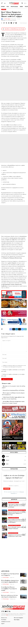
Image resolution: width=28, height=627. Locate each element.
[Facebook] (14, 456)
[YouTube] (6, 611)
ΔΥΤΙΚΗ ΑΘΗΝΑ (11, 510)
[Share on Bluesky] (11, 23)
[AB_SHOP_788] (14, 294)
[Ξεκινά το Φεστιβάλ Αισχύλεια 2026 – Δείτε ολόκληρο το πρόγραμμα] (4, 528)
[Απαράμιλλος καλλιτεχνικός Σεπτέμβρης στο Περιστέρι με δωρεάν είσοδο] (4, 535)
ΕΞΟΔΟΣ (16, 533)
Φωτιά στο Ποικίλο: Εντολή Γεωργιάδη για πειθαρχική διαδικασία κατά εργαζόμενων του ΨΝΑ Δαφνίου (17, 521)
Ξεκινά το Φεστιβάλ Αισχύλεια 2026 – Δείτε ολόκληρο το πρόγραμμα (17, 527)
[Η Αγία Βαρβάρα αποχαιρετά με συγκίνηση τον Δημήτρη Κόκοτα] (23, 581)
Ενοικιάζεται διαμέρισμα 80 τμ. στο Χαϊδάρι (13, 390)
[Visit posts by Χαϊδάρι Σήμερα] (2, 19)
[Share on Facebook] (4, 23)
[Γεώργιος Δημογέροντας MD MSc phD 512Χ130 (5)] (14, 321)
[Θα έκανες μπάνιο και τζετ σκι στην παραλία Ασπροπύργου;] (23, 596)
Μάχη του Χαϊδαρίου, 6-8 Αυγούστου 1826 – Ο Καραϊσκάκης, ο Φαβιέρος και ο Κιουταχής (17, 513)
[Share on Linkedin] (16, 329)
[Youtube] (14, 464)
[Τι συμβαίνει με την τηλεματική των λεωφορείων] (23, 575)
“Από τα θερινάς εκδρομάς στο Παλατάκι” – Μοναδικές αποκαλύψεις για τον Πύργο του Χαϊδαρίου (17, 506)
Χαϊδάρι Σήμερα (8, 18)
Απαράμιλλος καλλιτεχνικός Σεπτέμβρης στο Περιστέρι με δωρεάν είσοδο (16, 535)
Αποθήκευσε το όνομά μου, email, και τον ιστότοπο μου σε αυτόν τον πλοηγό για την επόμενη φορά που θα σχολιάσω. (14, 366)
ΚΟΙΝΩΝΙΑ (4, 9)
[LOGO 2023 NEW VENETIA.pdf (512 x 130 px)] (14, 313)
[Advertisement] (14, 86)
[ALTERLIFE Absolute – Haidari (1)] (14, 445)
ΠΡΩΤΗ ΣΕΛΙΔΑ (15, 502)
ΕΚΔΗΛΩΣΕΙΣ (11, 533)
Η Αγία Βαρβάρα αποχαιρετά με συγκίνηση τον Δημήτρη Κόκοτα (10, 581)
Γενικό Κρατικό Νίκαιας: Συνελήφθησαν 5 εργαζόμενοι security (9, 588)
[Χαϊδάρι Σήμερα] (14, 3)
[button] (2, 3)
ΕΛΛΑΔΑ (10, 517)
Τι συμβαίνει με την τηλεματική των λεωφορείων (10, 574)
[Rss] (10, 611)
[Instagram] (14, 460)
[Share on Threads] (9, 23)
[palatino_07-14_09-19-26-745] (14, 303)
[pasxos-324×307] (12, 429)
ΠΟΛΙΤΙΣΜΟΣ (11, 525)
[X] (4, 611)
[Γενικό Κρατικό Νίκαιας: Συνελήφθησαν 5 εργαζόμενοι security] (23, 588)
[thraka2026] (14, 408)
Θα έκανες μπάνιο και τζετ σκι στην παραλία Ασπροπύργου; (9, 596)
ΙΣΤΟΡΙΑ (10, 502)
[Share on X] (6, 23)
